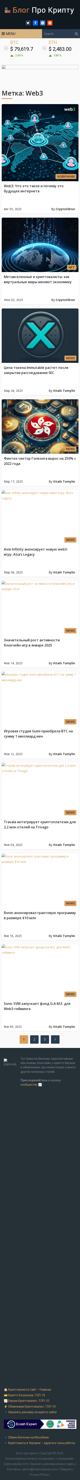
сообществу (29, 1084)
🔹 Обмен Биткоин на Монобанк (26, 1437)
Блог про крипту (27, 1453)
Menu (11, 33)
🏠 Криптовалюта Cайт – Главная (27, 1389)
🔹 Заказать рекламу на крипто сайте (30, 1412)
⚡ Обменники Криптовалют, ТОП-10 (30, 1406)
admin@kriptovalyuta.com (40, 1469)
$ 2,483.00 (60, 49)
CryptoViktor (65, 209)
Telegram (66, 1469)
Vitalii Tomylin (64, 391)
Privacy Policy (39, 1474)
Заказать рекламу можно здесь (53, 1464)
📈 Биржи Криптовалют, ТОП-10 (26, 1400)
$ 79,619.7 (21, 49)
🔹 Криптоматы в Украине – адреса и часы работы (39, 1443)
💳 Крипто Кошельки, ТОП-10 (24, 1395)
